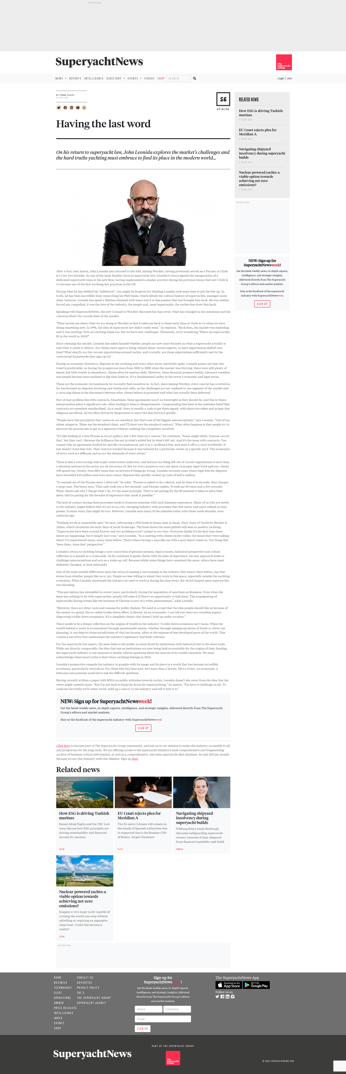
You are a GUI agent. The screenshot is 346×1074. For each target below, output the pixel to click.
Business (60, 982)
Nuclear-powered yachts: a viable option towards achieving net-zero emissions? (82, 898)
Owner (59, 1002)
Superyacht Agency (91, 1002)
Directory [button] (115, 78)
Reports (75, 78)
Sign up (143, 728)
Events (59, 1023)
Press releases (65, 1008)
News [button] (60, 78)
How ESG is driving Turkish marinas (84, 815)
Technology (63, 987)
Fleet (58, 992)
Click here (63, 745)
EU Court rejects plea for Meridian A (139, 815)
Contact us (85, 977)
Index (58, 1018)
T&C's (81, 992)
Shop (161, 78)
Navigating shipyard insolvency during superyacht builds (194, 818)
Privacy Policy (88, 987)
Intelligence (94, 78)
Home (58, 977)
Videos (149, 78)
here (135, 758)
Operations (62, 997)
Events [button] (133, 78)
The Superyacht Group (94, 997)
